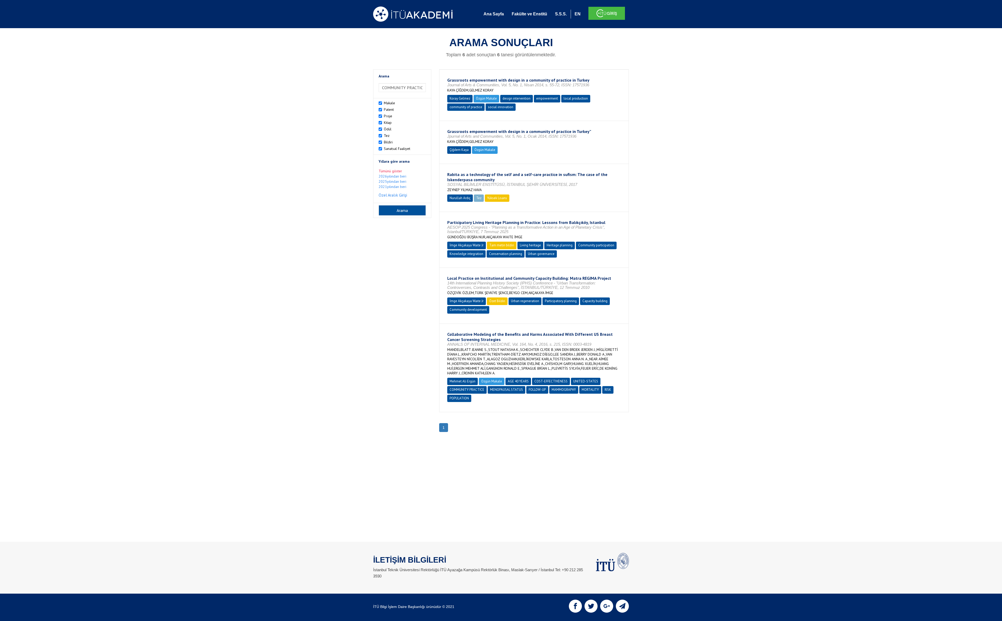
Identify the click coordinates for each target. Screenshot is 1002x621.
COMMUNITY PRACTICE (467, 389)
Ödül (387, 129)
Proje (388, 116)
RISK (608, 389)
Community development (468, 309)
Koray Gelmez (460, 98)
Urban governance (541, 254)
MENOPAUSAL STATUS (506, 389)
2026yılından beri (392, 176)
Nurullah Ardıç (460, 198)
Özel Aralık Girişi (393, 195)
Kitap (388, 122)
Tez (387, 135)
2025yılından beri (392, 181)
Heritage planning (559, 245)
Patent (389, 109)
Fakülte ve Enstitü (529, 14)
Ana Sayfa (494, 14)
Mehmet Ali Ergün (462, 381)
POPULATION (459, 398)
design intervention (516, 98)
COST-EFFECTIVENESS (551, 381)
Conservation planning (505, 254)
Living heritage (530, 245)
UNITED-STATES (585, 381)
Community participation (596, 245)
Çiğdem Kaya (459, 150)
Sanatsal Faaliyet (397, 148)
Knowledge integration (466, 254)
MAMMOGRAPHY (564, 389)
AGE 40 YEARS (518, 381)
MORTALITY (590, 389)
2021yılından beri (392, 186)
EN (578, 14)
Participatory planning (561, 301)
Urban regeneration (525, 301)
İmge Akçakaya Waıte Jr (467, 245)
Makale (389, 103)
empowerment (547, 98)
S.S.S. (561, 14)
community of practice (466, 107)
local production (576, 98)
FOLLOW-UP (537, 389)
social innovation (500, 107)
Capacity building (594, 301)
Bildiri (388, 142)
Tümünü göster (390, 171)
